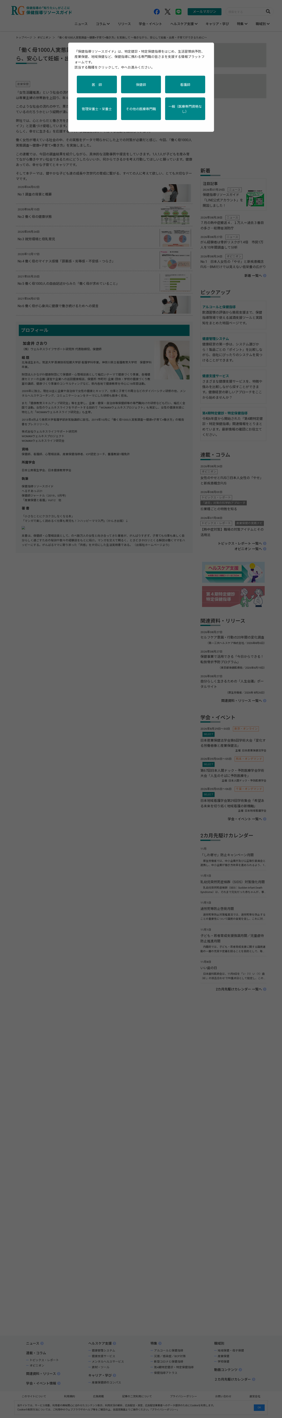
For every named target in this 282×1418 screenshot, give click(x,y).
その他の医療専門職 (141, 109)
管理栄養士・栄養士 (97, 109)
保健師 (141, 85)
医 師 (97, 85)
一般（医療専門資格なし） (185, 109)
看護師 (185, 85)
